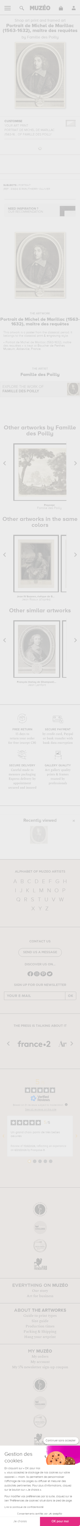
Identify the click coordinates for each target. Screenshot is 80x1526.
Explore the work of (23, 389)
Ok (70, 996)
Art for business (40, 1296)
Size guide (40, 1321)
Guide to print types (40, 1316)
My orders (40, 1356)
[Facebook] (30, 975)
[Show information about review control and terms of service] (66, 1104)
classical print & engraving (42, 335)
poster (30, 332)
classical (54, 332)
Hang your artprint (40, 1337)
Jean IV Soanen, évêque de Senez (36, 598)
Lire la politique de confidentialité (24, 1507)
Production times (40, 1326)
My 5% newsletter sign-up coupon (40, 1367)
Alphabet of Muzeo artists (40, 871)
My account (40, 1362)
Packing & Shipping (40, 1331)
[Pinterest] (43, 975)
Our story (40, 1291)
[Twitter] (49, 975)
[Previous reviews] (3, 1136)
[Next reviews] (76, 1136)
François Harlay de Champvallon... (37, 684)
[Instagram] (37, 975)
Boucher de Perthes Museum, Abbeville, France (34, 347)
